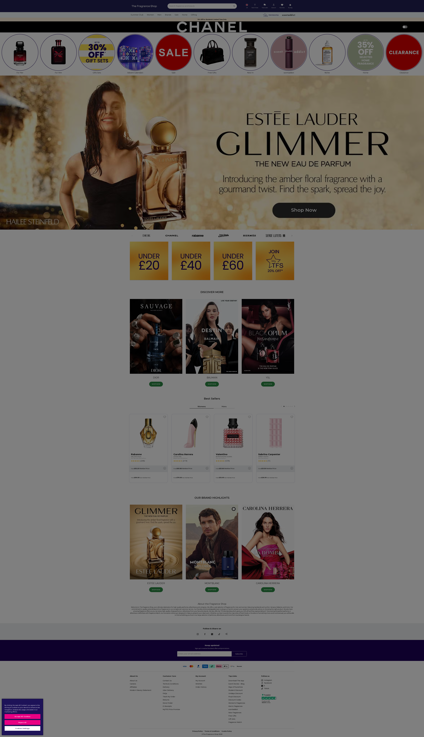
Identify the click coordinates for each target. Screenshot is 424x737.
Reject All (22, 722)
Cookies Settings (22, 728)
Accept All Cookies (22, 716)
